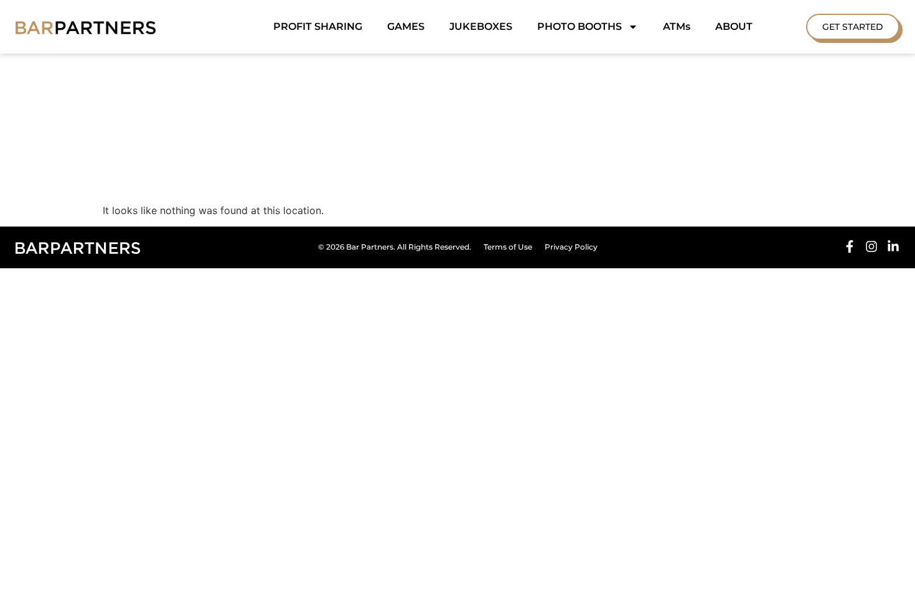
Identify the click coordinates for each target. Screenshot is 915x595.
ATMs (676, 26)
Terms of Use (508, 246)
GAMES (406, 26)
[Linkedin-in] (893, 246)
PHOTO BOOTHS (579, 26)
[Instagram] (871, 246)
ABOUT (734, 26)
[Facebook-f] (849, 246)
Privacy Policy (571, 246)
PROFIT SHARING (317, 26)
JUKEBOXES (480, 26)
